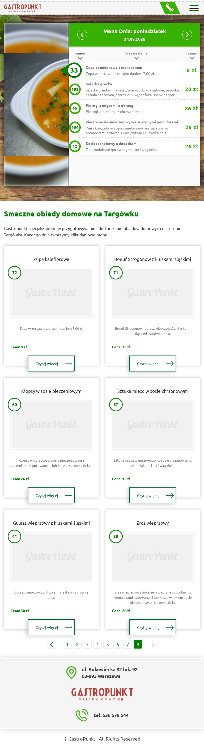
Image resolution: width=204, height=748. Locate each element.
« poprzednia (52, 644)
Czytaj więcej (47, 363)
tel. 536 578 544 (111, 715)
